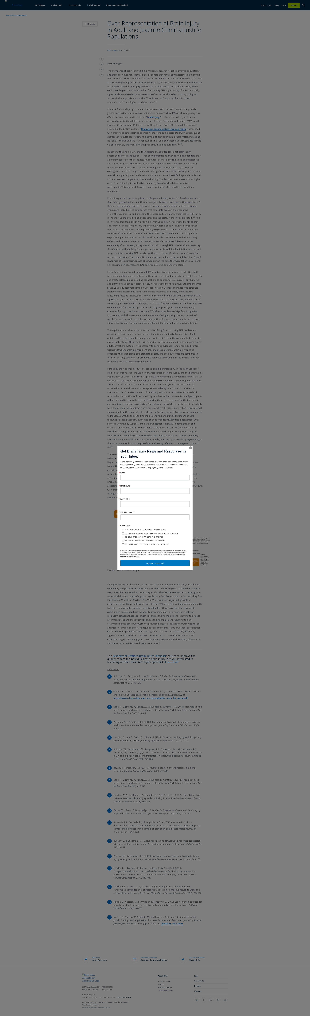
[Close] (190, 447)
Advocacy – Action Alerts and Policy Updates (145, 530)
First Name (125, 486)
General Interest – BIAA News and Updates (144, 537)
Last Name (125, 499)
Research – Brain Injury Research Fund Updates (146, 544)
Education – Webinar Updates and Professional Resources (151, 533)
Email (122, 472)
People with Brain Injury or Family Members (144, 540)
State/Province (127, 512)
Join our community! (155, 563)
